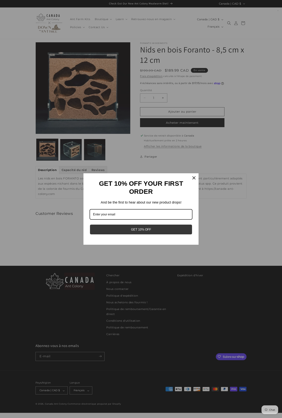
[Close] (194, 177)
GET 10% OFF (141, 229)
